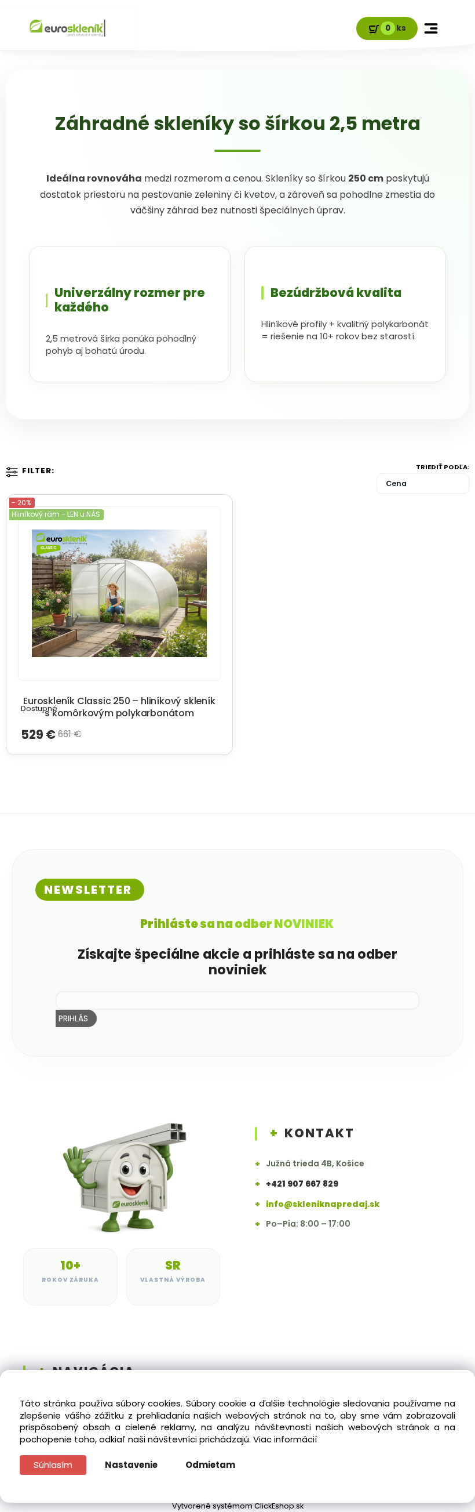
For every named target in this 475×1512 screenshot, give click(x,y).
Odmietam (210, 1465)
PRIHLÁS (73, 1018)
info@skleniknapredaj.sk (322, 1204)
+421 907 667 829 (302, 1184)
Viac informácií (285, 1439)
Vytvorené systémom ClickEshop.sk (238, 1506)
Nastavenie (131, 1465)
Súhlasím (53, 1465)
